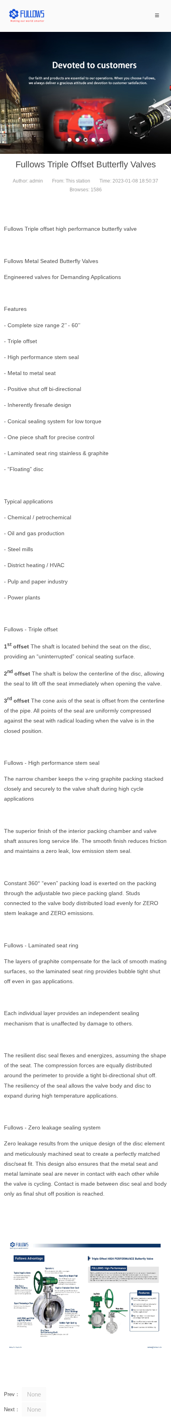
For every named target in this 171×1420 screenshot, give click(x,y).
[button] (70, 140)
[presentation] (17, 101)
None (34, 1394)
